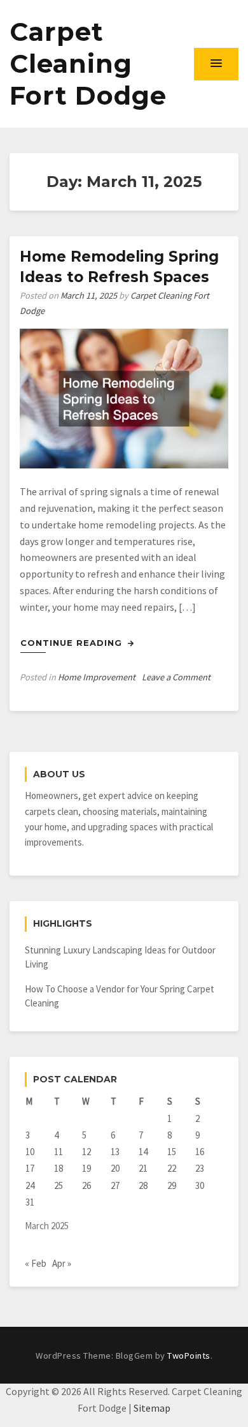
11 (58, 1152)
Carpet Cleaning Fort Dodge (88, 63)
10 (29, 1152)
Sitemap (152, 1407)
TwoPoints (188, 1355)
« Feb (35, 1263)
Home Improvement (96, 677)
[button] (216, 63)
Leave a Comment (176, 677)
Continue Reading (72, 643)
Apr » (61, 1263)
